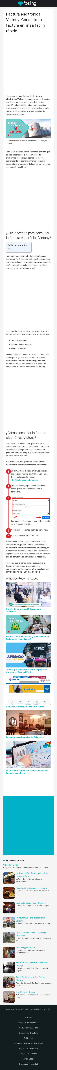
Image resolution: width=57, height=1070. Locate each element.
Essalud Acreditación (28, 1048)
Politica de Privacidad (28, 1064)
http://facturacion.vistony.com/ (24, 480)
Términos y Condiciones (28, 1022)
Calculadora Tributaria (28, 1033)
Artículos (28, 1017)
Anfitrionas (28, 1038)
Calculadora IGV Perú (28, 1028)
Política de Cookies (28, 1053)
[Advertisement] (28, 65)
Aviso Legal (28, 1059)
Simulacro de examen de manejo (28, 1043)
